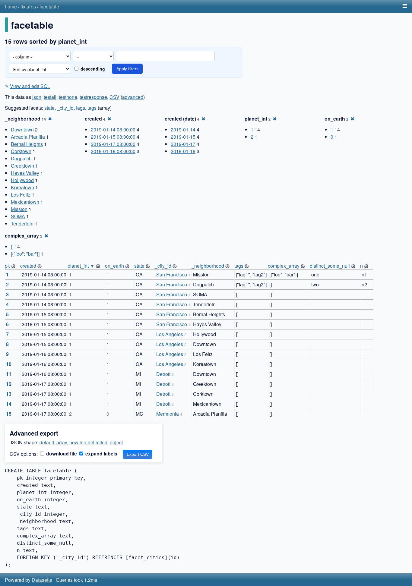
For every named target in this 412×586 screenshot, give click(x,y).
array (61, 442)
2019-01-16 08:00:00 (113, 151)
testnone (68, 96)
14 (8, 403)
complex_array (283, 265)
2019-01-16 (183, 151)
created (28, 265)
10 (8, 364)
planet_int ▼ (81, 265)
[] (12, 246)
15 (8, 413)
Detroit (163, 373)
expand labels (100, 453)
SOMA (18, 216)
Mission (19, 209)
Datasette (42, 579)
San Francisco (171, 274)
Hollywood (22, 180)
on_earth (114, 265)
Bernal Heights (27, 143)
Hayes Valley (25, 172)
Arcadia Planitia (28, 136)
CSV (114, 96)
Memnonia (167, 413)
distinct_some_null (330, 265)
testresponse (93, 96)
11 (8, 373)
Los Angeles (169, 334)
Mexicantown (25, 201)
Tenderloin (22, 223)
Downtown (22, 129)
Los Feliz (20, 194)
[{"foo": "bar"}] (25, 253)
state (49, 107)
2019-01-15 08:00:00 (113, 136)
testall (50, 96)
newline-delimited (88, 442)
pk (7, 265)
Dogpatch (21, 158)
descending (92, 69)
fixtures (28, 6)
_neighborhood (208, 265)
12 (8, 383)
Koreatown (22, 187)
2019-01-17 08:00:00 (113, 143)
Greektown (22, 165)
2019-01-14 (183, 129)
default (47, 442)
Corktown (21, 151)
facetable (49, 6)
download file (61, 453)
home (11, 6)
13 (8, 393)
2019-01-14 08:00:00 (113, 129)
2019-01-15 (183, 136)
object (116, 442)
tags (80, 107)
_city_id (65, 107)
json (36, 96)
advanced (132, 96)
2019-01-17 (183, 143)
